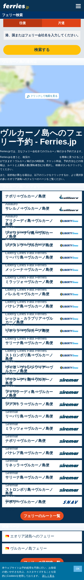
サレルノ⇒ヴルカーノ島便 (27, 208)
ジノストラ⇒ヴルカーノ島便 (29, 245)
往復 (22, 23)
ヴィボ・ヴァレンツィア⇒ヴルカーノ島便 (29, 369)
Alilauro (11, 204)
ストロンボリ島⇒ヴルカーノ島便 (29, 357)
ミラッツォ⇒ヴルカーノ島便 (29, 282)
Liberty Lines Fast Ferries (26, 253)
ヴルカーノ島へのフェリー (44, 157)
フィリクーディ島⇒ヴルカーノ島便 (29, 234)
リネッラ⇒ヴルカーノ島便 (27, 330)
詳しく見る (48, 575)
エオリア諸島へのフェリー (32, 536)
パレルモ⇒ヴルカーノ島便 (27, 294)
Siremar (11, 412)
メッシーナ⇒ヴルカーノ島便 (29, 269)
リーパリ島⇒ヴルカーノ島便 (29, 257)
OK (78, 568)
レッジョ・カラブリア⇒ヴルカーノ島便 (29, 320)
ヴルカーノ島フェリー (28, 548)
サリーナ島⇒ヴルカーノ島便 (29, 343)
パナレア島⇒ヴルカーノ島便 (29, 306)
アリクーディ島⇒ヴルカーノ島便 (29, 222)
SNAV (10, 509)
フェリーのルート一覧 (42, 516)
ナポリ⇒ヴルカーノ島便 (25, 196)
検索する (42, 50)
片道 (61, 23)
